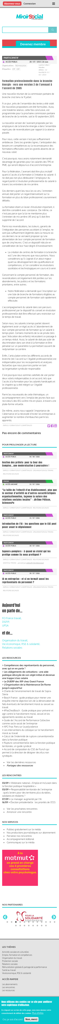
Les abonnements (9, 984)
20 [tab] (46, 925)
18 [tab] (37, 925)
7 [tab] (33, 922)
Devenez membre (33, 44)
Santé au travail (9, 563)
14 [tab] (20, 925)
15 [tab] (24, 925)
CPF (13, 69)
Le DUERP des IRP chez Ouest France (24, 681)
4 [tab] (20, 922)
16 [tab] (28, 925)
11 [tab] (50, 922)
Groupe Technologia (35, 563)
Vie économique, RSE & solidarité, (21, 644)
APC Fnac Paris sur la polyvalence (21, 726)
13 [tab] (15, 925)
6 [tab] (28, 922)
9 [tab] (41, 922)
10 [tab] (46, 922)
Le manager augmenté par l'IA (26, 799)
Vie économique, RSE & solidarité (16, 973)
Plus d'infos (37, 1013)
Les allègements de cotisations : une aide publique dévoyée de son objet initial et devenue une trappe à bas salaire (28, 675)
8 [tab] (37, 922)
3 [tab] (15, 922)
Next (54, 917)
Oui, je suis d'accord (12, 1019)
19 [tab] (41, 925)
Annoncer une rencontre (19, 812)
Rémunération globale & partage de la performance (24, 967)
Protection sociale (10, 961)
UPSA (5, 625)
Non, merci (31, 1019)
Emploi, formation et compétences (17, 425)
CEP (18, 69)
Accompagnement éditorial (20, 839)
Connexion (29, 3)
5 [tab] (24, 922)
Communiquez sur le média (20, 842)
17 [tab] (33, 925)
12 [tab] (54, 922)
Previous (5, 917)
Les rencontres (8, 987)
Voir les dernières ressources (21, 762)
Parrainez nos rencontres (19, 835)
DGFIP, (6, 621)
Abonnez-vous (12, 3)
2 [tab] (11, 922)
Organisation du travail (43, 470)
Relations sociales (11, 474)
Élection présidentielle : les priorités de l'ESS (33, 802)
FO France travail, (11, 618)
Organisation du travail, (15, 640)
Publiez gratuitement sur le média (24, 829)
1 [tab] (7, 922)
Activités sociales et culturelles (15, 952)
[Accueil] (29, 17)
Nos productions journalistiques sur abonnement (31, 832)
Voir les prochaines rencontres (22, 808)
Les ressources (8, 990)
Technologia (20, 66)
